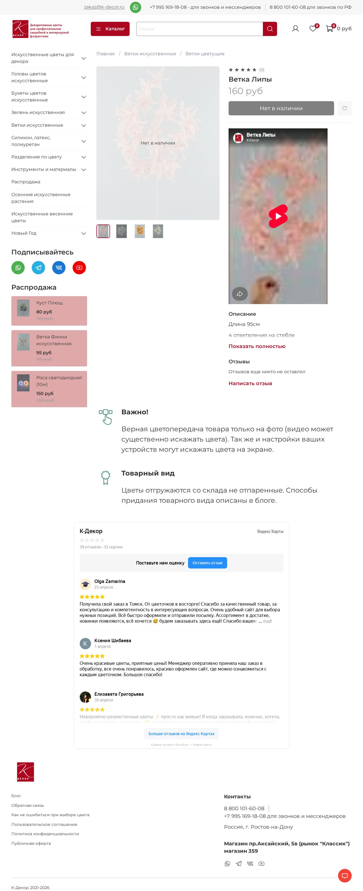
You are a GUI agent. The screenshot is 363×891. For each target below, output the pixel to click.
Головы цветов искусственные (29, 77)
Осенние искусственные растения (41, 198)
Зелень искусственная (38, 112)
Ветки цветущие (205, 53)
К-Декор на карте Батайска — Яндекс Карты (181, 744)
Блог (16, 795)
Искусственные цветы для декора (42, 58)
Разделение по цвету (36, 157)
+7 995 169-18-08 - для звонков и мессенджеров (205, 7)
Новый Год (23, 233)
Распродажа (25, 181)
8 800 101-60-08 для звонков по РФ (311, 7)
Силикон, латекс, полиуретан (30, 141)
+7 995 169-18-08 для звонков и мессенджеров (285, 816)
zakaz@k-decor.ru (104, 7)
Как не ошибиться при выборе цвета (50, 814)
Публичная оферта (31, 843)
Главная (105, 53)
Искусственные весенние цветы (42, 217)
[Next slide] (210, 143)
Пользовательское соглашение (44, 824)
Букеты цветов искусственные (29, 96)
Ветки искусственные (150, 53)
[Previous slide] (105, 143)
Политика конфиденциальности (45, 833)
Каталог (115, 28)
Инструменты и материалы (43, 169)
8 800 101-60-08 (244, 808)
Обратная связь (27, 805)
